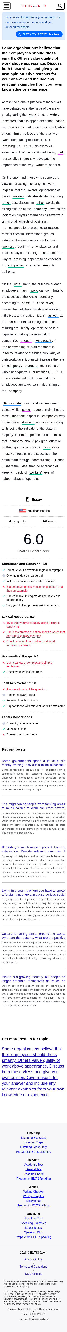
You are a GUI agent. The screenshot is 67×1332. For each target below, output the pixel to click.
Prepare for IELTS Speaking (33, 1237)
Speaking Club (33, 1232)
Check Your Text (41, 34)
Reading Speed (34, 1174)
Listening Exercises (33, 1137)
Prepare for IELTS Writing (33, 1205)
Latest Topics (33, 1227)
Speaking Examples (33, 1223)
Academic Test (33, 1164)
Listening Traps (33, 1142)
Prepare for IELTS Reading (33, 1178)
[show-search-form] (60, 6)
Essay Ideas (33, 1200)
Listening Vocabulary (33, 1147)
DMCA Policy (33, 1273)
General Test (34, 1169)
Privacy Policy (33, 1259)
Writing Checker (33, 1191)
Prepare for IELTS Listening (33, 1151)
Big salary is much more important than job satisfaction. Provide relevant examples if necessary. (33, 850)
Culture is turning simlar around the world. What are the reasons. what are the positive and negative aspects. (33, 936)
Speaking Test (33, 1218)
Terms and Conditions (33, 1266)
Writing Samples (33, 1196)
